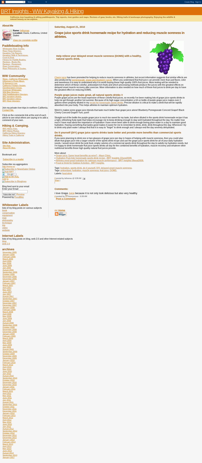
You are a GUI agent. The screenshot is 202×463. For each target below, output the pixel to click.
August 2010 (8, 376)
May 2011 (7, 395)
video (5, 228)
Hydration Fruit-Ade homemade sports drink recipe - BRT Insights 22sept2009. (94, 158)
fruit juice (104, 170)
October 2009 (9, 354)
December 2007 (10, 305)
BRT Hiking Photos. (11, 131)
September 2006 (10, 272)
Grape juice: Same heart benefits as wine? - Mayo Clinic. (83, 155)
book (4, 210)
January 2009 (9, 334)
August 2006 (8, 270)
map (4, 218)
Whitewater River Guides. (14, 49)
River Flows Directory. (12, 51)
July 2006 (7, 268)
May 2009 (7, 343)
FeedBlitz (19, 197)
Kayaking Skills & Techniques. (15, 55)
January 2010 (9, 360)
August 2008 (8, 323)
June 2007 (7, 292)
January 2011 (8, 387)
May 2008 (7, 316)
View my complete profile (25, 40)
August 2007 (8, 296)
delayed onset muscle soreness (116, 168)
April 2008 (7, 314)
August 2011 (8, 402)
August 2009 (8, 349)
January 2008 (9, 307)
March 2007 (8, 285)
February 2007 (9, 283)
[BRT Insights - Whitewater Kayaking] (18, 169)
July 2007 (7, 294)
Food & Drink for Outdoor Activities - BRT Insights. (80, 163)
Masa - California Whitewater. (15, 79)
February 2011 (9, 389)
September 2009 (10, 351)
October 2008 (9, 327)
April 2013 (7, 446)
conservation (8, 213)
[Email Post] (83, 178)
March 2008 (8, 312)
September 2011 (10, 404)
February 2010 (9, 362)
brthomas (24, 30)
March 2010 (8, 365)
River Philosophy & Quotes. (14, 68)
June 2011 (7, 398)
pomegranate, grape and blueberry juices (92, 80)
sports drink (76, 168)
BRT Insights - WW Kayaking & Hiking (42, 11)
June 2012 (7, 424)
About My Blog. (9, 148)
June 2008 (7, 318)
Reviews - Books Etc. (12, 62)
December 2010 (10, 384)
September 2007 (10, 298)
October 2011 (8, 407)
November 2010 (10, 382)
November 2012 (10, 435)
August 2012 (8, 429)
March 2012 (8, 418)
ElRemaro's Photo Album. (14, 81)
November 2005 (10, 252)
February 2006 (9, 257)
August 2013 (8, 453)
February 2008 (9, 309)
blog (4, 241)
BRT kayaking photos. (12, 96)
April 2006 (7, 261)
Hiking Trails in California (13, 135)
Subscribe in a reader (13, 159)
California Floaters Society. (14, 85)
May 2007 (7, 290)
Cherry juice (60, 77)
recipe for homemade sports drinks (106, 102)
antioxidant (65, 170)
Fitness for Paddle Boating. (14, 60)
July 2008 (7, 321)
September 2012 (10, 431)
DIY (98, 168)
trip (3, 225)
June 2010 (7, 371)
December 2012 (10, 437)
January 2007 (9, 281)
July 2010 (7, 373)
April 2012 (7, 420)
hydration (64, 168)
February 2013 (9, 442)
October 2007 (9, 301)
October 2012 (9, 433)
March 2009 (8, 338)
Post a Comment (65, 198)
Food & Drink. (9, 57)
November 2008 (10, 329)
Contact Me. (8, 110)
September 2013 (10, 455)
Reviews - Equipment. (12, 64)
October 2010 (9, 380)
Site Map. (7, 145)
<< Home (60, 210)
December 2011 (9, 411)
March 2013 (8, 444)
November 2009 (10, 356)
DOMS (113, 170)
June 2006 (7, 265)
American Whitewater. (12, 90)
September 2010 (10, 378)
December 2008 (10, 332)
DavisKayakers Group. (12, 88)
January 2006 (9, 254)
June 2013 (7, 451)
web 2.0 (6, 244)
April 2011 (7, 393)
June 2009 (7, 345)
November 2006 (10, 276)
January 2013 (9, 440)
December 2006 (10, 279)
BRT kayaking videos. (12, 99)
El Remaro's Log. (10, 83)
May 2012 (7, 422)
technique (7, 223)
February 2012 (9, 415)
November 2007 (10, 303)
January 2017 (9, 457)
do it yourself (89, 168)
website (6, 230)
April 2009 (7, 340)
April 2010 (7, 367)
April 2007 (7, 287)
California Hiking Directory (14, 133)
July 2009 (7, 347)
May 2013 (7, 448)
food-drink (67, 173)
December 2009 (10, 358)
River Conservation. (11, 66)
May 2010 (7, 369)
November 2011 (9, 409)
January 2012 (9, 413)
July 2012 (7, 426)
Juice (71, 193)
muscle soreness (90, 170)
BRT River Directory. (11, 101)
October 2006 (9, 274)
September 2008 (10, 325)
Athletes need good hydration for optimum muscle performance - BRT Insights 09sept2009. (100, 160)
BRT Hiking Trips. (10, 129)
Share (57, 180)
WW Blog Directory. (11, 92)
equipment (7, 215)
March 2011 (8, 391)
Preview (20, 194)
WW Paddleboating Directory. (15, 94)
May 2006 (7, 263)
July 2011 (7, 400)
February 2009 (9, 336)
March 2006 (8, 259)
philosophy (7, 220)
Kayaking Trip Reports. (12, 53)
